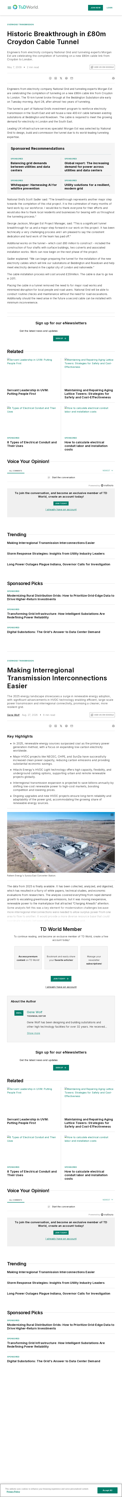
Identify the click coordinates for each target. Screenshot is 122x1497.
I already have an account (61, 509)
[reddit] (66, 78)
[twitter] (61, 78)
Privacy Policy (13, 1492)
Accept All (107, 1490)
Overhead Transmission (20, 24)
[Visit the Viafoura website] (107, 485)
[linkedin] (55, 78)
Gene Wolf (13, 714)
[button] (9, 8)
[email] (71, 78)
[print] (113, 78)
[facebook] (50, 78)
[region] (61, 478)
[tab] (15, 470)
